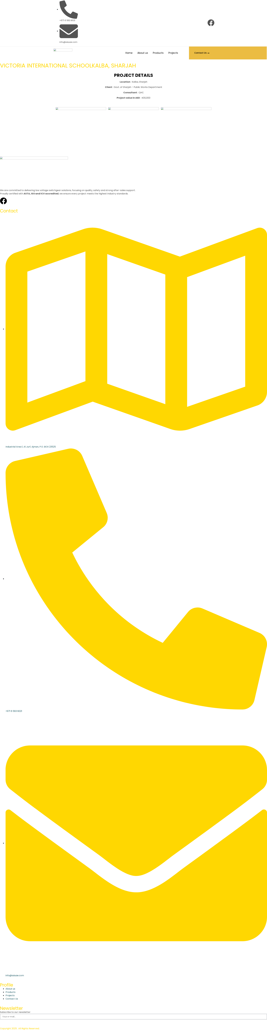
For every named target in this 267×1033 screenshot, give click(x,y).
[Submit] (3, 1021)
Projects (173, 53)
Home (129, 53)
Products (158, 53)
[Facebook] (210, 22)
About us (142, 53)
